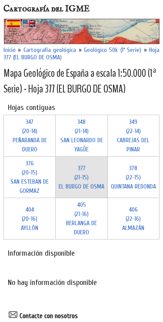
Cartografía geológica (49, 50)
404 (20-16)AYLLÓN (29, 219)
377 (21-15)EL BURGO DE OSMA (81, 177)
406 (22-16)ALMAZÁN (133, 219)
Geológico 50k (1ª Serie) (112, 50)
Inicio (9, 50)
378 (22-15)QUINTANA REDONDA (133, 177)
